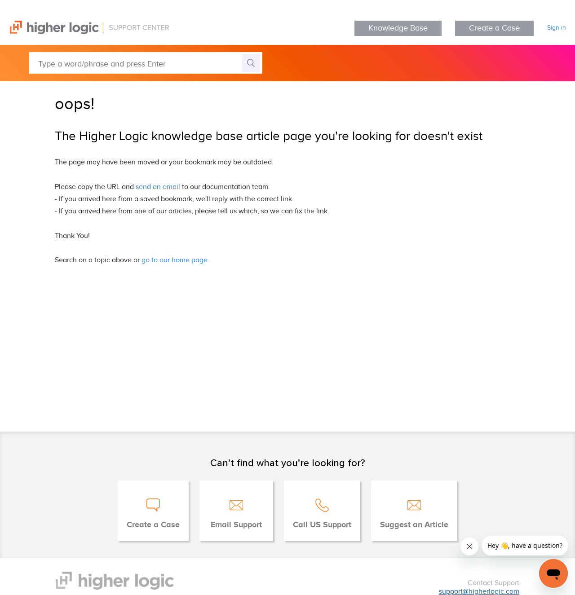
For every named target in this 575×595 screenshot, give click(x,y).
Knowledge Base (398, 28)
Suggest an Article (414, 525)
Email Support (236, 525)
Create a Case (494, 28)
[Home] (84, 32)
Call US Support (322, 525)
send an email (158, 187)
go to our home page (175, 260)
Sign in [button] (556, 27)
